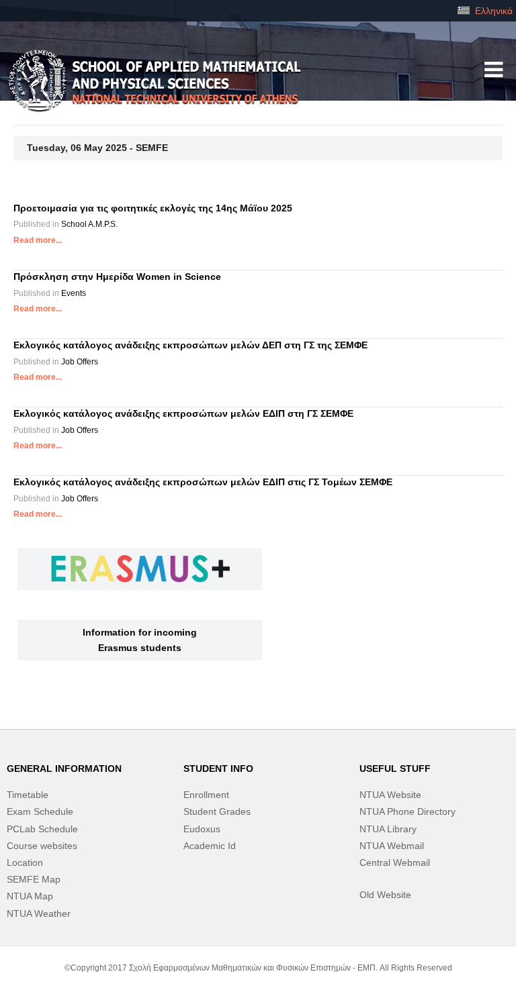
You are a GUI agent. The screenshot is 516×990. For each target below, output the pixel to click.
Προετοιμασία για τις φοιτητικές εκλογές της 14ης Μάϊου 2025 (152, 208)
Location (25, 862)
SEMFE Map (33, 879)
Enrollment (206, 794)
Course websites (42, 845)
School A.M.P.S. (89, 224)
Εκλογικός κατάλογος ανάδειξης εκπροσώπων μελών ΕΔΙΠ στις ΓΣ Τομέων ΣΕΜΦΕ (202, 482)
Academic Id (209, 845)
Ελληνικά (492, 10)
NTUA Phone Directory (407, 811)
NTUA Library (388, 829)
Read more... (37, 240)
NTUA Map (30, 896)
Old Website (385, 894)
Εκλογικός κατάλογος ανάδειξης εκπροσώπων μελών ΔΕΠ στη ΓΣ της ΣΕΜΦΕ (190, 345)
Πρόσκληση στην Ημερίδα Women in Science (117, 276)
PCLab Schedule (42, 829)
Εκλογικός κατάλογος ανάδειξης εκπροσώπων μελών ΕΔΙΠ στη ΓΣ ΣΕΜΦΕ (183, 413)
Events (73, 293)
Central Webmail (394, 862)
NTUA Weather (39, 913)
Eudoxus (201, 829)
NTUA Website (390, 794)
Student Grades (217, 811)
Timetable (27, 794)
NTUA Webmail (391, 845)
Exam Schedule (40, 811)
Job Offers (79, 361)
